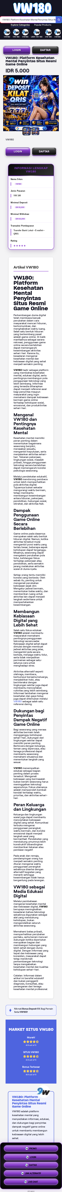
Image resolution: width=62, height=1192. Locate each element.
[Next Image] (56, 103)
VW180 (18, 701)
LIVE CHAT (33, 1183)
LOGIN (17, 50)
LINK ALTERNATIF (33, 1174)
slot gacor (31, 1191)
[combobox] (28, 19)
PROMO (33, 1148)
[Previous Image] (5, 103)
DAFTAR (45, 50)
